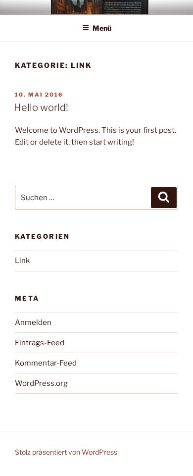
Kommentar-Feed (46, 363)
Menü (102, 28)
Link (22, 260)
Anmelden (33, 322)
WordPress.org (41, 383)
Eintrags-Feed (39, 342)
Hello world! (41, 107)
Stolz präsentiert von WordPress (66, 452)
